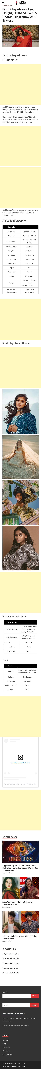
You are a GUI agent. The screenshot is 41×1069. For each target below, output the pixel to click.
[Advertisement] (20, 84)
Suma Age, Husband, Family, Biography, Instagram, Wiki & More (17, 903)
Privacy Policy (7, 1054)
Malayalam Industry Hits (10, 973)
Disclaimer (6, 1051)
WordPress (13, 1066)
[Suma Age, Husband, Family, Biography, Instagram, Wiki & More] (20, 889)
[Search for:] (20, 1005)
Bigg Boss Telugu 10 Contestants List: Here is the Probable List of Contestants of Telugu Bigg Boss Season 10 (20, 868)
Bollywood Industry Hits (10, 954)
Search (4, 992)
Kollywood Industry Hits (10, 963)
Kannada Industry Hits (10, 968)
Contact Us (6, 1047)
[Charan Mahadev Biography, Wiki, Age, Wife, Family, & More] (20, 923)
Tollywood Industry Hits (10, 958)
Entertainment (7, 6)
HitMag (22, 1066)
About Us (6, 1040)
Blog (4, 1044)
